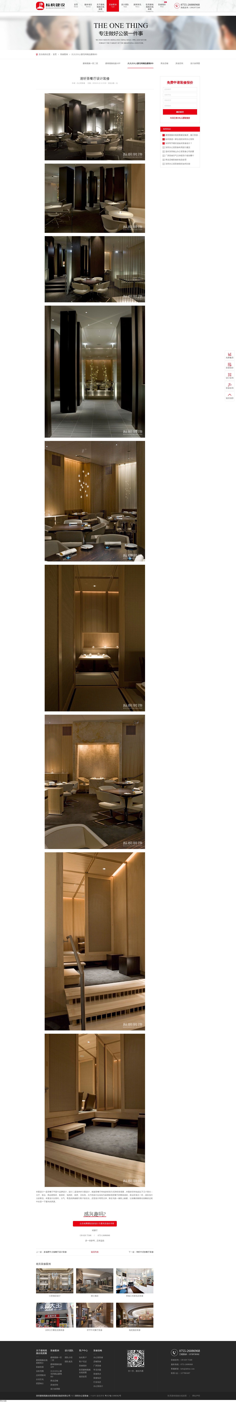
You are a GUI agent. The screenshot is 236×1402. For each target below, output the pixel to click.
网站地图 (3, 1401)
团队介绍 (68, 1357)
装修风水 (97, 1374)
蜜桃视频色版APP (112, 63)
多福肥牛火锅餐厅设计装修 (55, 1252)
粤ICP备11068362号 (113, 1396)
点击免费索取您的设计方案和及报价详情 (97, 1224)
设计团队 (125, 6)
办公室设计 (98, 1386)
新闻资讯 (137, 6)
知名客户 (83, 1357)
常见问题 (97, 1370)
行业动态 (97, 1382)
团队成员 (68, 1362)
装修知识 (97, 1378)
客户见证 (83, 1362)
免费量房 (230, 358)
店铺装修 (97, 1362)
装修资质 (40, 1367)
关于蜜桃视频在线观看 (100, 8)
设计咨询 (230, 378)
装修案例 (113, 6)
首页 (76, 6)
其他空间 (179, 63)
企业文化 (40, 1379)
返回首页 (83, 1377)
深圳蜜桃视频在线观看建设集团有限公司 (53, 1396)
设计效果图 (195, 63)
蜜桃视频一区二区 (90, 63)
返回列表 (95, 1252)
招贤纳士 (40, 1383)
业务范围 (40, 1371)
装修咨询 (230, 388)
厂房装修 (97, 1366)
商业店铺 (164, 63)
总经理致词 (41, 1375)
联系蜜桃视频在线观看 (150, 8)
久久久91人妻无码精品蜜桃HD (84, 54)
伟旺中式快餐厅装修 (145, 1252)
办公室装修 (81, 83)
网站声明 (196, 1396)
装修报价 (162, 6)
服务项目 (88, 6)
